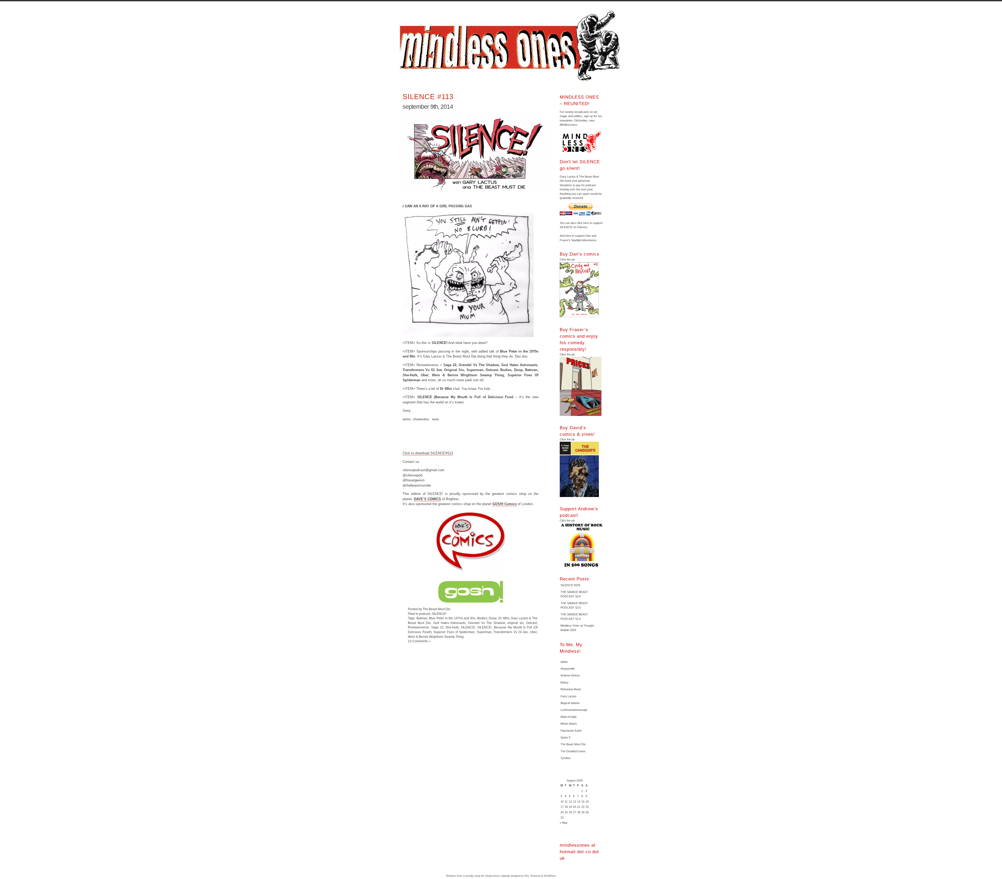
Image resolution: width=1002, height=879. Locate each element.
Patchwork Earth (571, 730)
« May (564, 822)
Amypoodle (567, 668)
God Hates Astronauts (449, 623)
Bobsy (564, 682)
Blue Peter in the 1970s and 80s (452, 618)
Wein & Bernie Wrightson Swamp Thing (436, 636)
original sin (515, 623)
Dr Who (503, 618)
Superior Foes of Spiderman (454, 632)
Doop (493, 618)
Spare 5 (565, 737)
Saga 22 (437, 627)
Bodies (482, 618)
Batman (421, 618)
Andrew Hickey (570, 675)
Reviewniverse (418, 627)
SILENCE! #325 (570, 585)
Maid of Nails (568, 716)
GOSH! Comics (504, 504)
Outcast (531, 623)
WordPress (550, 876)
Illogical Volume (570, 703)
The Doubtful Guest (572, 751)
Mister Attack (568, 723)
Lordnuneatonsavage (573, 709)
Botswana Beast (570, 689)
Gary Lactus (568, 696)
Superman (484, 632)
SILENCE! (439, 613)
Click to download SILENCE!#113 (428, 453)
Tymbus (565, 758)
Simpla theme (492, 876)
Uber (533, 632)
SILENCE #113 (428, 97)
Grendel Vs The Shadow (486, 623)
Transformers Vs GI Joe (510, 632)
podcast (424, 613)
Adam (564, 661)
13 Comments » (419, 641)
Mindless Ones (511, 46)
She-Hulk (452, 627)
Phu (527, 876)
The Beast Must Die (573, 744)
